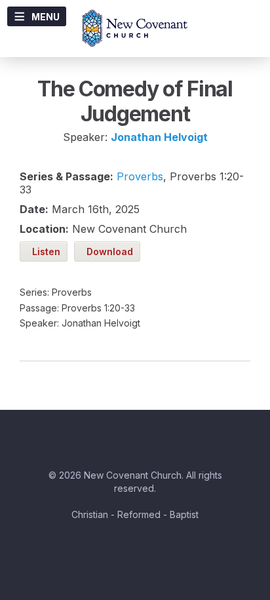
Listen (43, 251)
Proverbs (140, 176)
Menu (45, 16)
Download (107, 251)
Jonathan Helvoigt (159, 137)
